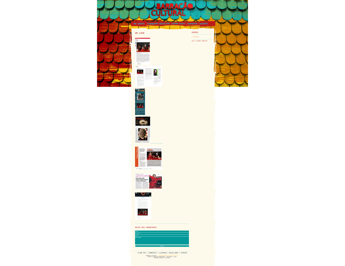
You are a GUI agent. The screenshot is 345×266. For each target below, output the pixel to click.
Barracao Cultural (172, 9)
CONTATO (183, 253)
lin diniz (167, 257)
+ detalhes (195, 37)
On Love (139, 33)
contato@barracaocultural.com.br (168, 255)
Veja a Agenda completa (199, 41)
